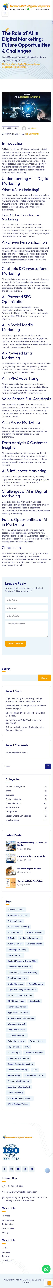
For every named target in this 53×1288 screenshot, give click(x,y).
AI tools (11, 938)
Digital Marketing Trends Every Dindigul (31, 843)
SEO (35, 1070)
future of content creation (20, 995)
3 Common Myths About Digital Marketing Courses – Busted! (25, 728)
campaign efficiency (17, 949)
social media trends (34, 1075)
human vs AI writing (17, 1007)
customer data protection (19, 967)
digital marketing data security (22, 989)
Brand (8, 790)
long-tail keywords (17, 1035)
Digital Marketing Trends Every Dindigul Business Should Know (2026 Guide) (24, 700)
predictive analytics (34, 1052)
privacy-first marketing (18, 1058)
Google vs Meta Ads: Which (30, 881)
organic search (37, 1041)
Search (6, 668)
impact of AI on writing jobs (21, 1018)
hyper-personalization (18, 1012)
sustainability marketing (18, 1081)
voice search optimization (20, 1098)
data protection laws (17, 978)
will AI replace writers (18, 1104)
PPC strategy (14, 1052)
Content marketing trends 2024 (22, 961)
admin (33, 128)
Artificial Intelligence (15, 786)
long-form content (16, 1030)
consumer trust (15, 955)
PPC (27, 1047)
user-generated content (19, 1087)
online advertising (16, 1041)
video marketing (15, 1092)
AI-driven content (16, 909)
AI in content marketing (18, 927)
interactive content (16, 1024)
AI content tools (15, 921)
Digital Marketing (10, 128)
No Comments (32, 134)
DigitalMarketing (35, 984)
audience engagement (30, 938)
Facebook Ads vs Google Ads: (31, 856)
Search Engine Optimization (20, 1064)
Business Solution (14, 799)
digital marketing (15, 984)
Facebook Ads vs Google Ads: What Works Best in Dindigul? (26, 707)
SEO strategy (14, 1075)
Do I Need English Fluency (29, 868)
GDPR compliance (16, 1001)
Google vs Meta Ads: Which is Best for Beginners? (24, 721)
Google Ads (11, 811)
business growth (34, 944)
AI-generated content (17, 915)
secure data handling (17, 1070)
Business (10, 795)
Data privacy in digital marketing (22, 972)
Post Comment (15, 644)
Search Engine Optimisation (18, 816)
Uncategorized (12, 820)
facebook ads (12, 807)
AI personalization (35, 932)
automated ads (15, 944)
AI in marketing (14, 932)
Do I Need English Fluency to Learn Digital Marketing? (25, 714)
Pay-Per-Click (14, 1047)
